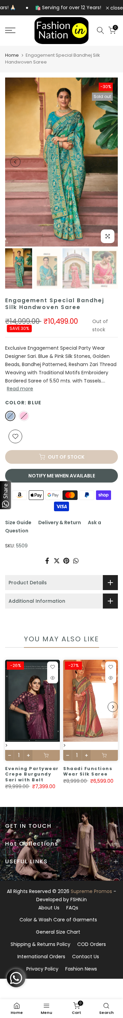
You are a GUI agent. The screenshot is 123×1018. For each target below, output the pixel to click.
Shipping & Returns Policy (40, 944)
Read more (20, 389)
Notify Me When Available (61, 475)
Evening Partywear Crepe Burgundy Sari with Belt (32, 774)
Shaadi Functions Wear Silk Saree (87, 771)
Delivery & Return (59, 522)
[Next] (107, 162)
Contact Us (85, 956)
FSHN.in (78, 899)
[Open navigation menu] (17, 30)
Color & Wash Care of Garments (58, 919)
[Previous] (15, 162)
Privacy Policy (42, 968)
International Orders (41, 956)
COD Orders (91, 944)
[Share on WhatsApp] (76, 561)
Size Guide (18, 522)
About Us (48, 907)
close (116, 7)
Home (12, 55)
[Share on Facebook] (47, 561)
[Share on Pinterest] (66, 561)
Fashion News (81, 968)
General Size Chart (58, 932)
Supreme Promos (91, 891)
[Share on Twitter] (57, 561)
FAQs (72, 907)
